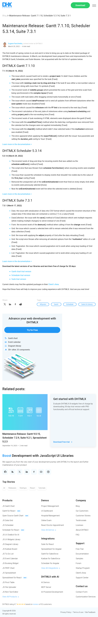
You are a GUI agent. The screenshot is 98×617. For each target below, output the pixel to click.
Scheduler (70, 304)
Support (80, 543)
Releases (12, 488)
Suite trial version (18, 279)
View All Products (9, 597)
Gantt (56, 304)
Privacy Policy (65, 612)
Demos (45, 500)
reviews (36, 604)
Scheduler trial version (20, 275)
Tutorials (41, 488)
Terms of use (78, 612)
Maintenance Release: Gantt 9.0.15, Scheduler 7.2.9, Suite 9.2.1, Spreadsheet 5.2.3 (24, 437)
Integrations (48, 538)
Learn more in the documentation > (17, 144)
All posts (43, 304)
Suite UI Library (87, 304)
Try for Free (32, 330)
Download (80, 5)
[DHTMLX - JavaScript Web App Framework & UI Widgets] (7, 5)
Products (7, 500)
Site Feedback (90, 612)
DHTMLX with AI (50, 576)
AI (4, 488)
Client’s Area (53, 284)
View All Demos (47, 530)
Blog (4, 15)
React (32, 488)
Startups (23, 488)
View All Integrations (49, 568)
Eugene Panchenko (15, 43)
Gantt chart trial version (21, 271)
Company (81, 500)
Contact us (82, 586)
